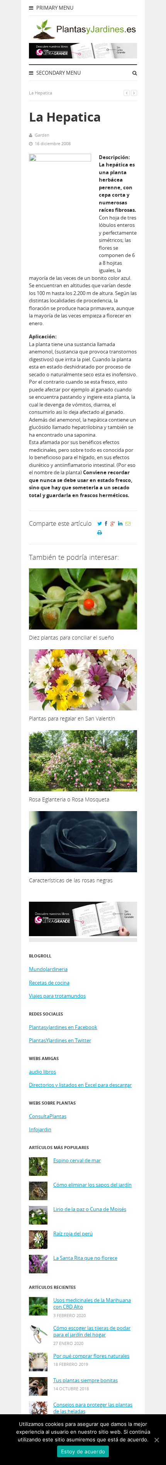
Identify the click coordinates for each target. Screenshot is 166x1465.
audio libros (42, 1071)
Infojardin (40, 1129)
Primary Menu (54, 7)
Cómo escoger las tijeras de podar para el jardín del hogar (91, 1331)
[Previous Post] (127, 93)
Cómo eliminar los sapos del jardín (92, 1185)
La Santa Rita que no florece (85, 1258)
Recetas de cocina (49, 982)
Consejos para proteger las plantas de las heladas (92, 1408)
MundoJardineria (48, 969)
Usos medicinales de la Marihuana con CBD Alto (92, 1304)
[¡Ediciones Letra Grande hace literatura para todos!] (83, 56)
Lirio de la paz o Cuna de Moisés (89, 1209)
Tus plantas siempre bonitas (85, 1380)
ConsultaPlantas (47, 1116)
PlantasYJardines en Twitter (60, 1040)
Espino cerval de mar (77, 1160)
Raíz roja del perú (73, 1233)
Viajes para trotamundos (57, 995)
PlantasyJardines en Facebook (63, 1027)
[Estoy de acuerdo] (156, 1440)
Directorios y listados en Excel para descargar (80, 1084)
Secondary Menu (58, 72)
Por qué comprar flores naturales (91, 1356)
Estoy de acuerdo (83, 1451)
